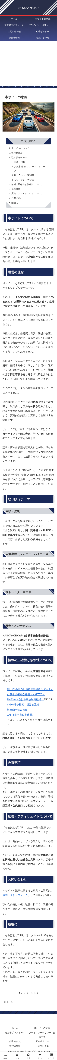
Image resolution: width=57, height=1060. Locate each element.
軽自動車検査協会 (17, 709)
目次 (24, 141)
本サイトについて (20, 148)
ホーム (15, 1028)
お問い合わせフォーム (15, 895)
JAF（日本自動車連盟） (21, 714)
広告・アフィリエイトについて (26, 193)
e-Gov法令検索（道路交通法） (24, 704)
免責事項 (15, 189)
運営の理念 (16, 153)
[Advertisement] (28, 65)
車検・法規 (19, 162)
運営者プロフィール (15, 1032)
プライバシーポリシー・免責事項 (42, 1034)
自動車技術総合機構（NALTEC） (26, 694)
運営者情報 (14, 1046)
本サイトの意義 (42, 1028)
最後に (14, 202)
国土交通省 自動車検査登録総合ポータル (30, 689)
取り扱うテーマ (19, 157)
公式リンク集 (42, 1046)
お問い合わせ (18, 198)
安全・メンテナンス (24, 180)
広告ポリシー (42, 1041)
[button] (51, 643)
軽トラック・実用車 (24, 175)
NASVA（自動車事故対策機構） (25, 699)
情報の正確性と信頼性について (26, 184)
